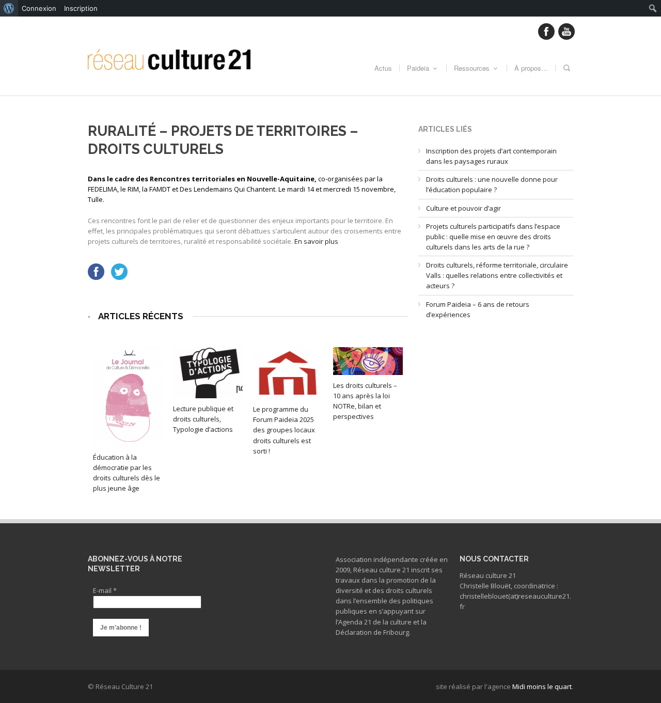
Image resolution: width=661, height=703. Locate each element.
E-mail (105, 590)
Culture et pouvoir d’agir (463, 208)
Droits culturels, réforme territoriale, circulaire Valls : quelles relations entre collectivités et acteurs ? (497, 275)
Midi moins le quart (542, 686)
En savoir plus (316, 241)
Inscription (81, 8)
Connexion (39, 8)
